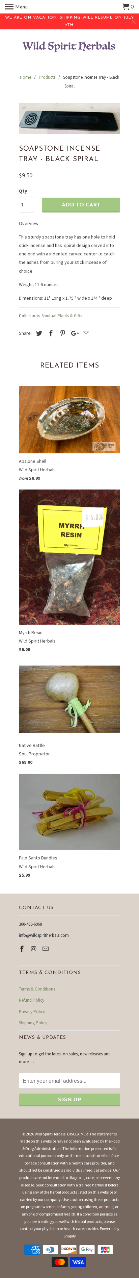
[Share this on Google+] (73, 333)
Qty (23, 191)
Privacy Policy (32, 1011)
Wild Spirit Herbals (50, 1133)
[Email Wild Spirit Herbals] (46, 949)
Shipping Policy (33, 1023)
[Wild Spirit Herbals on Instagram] (34, 949)
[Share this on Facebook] (50, 333)
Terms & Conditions (37, 989)
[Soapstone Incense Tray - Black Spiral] (69, 118)
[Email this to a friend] (85, 333)
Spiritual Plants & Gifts (61, 316)
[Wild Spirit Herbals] (69, 48)
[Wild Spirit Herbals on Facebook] (22, 949)
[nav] (16, 7)
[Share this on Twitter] (38, 333)
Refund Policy (31, 1000)
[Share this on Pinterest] (61, 333)
